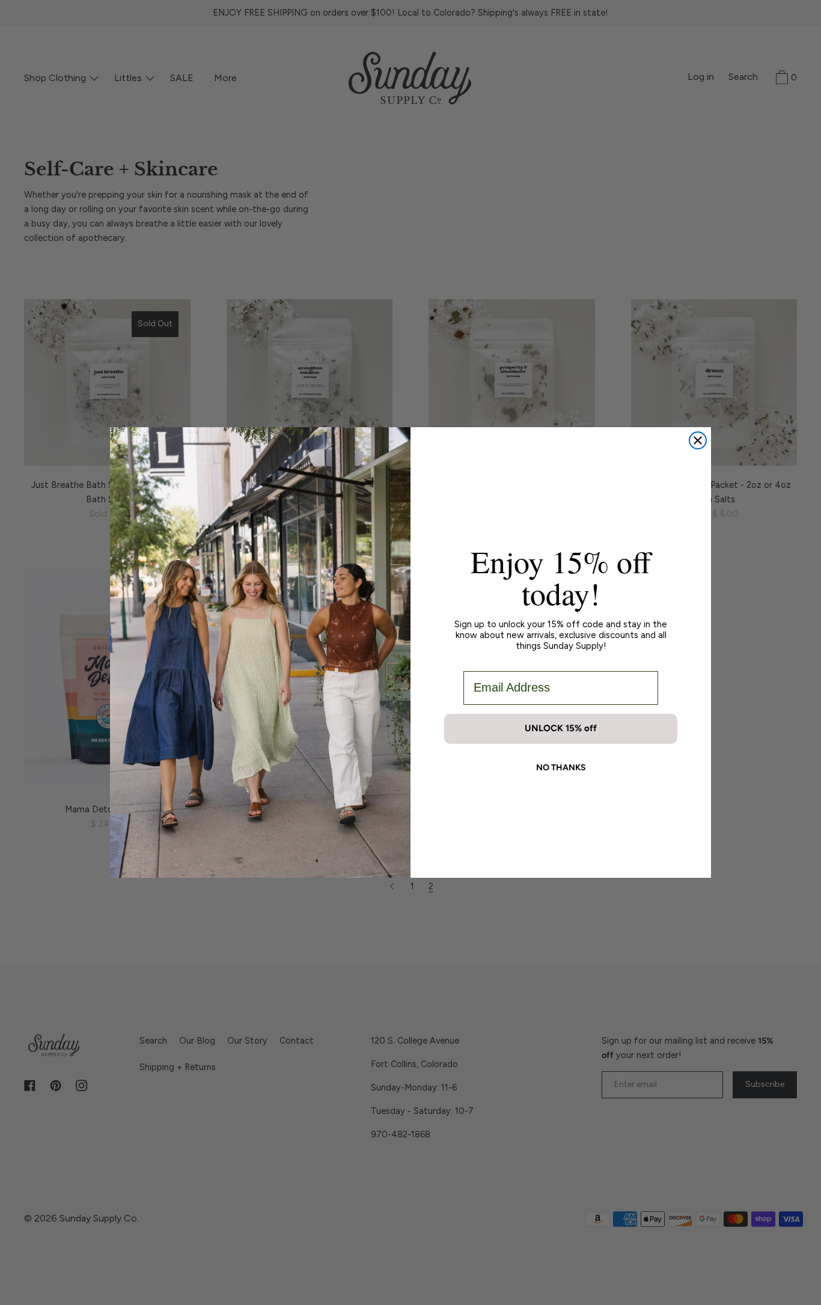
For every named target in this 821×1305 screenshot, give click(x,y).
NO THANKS (561, 767)
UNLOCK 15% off (561, 728)
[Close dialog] (697, 440)
